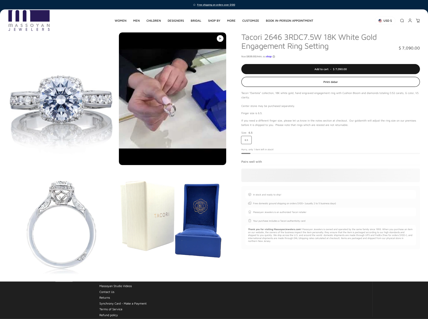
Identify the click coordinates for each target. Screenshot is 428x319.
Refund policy (108, 315)
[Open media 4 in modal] (172, 222)
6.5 (246, 139)
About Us (105, 280)
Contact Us (106, 291)
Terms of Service (110, 309)
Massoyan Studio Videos (115, 286)
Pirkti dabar (330, 81)
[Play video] (220, 38)
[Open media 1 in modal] (62, 98)
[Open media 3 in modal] (62, 222)
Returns (104, 297)
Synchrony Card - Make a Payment (123, 303)
